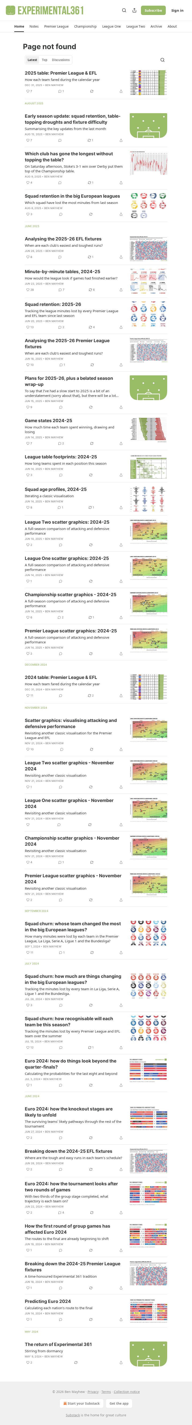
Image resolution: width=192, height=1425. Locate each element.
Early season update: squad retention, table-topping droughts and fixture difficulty (73, 119)
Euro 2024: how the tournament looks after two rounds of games (71, 1187)
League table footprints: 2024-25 (61, 457)
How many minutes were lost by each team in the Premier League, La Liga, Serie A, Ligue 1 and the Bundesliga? (71, 938)
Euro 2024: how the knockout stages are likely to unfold (69, 1112)
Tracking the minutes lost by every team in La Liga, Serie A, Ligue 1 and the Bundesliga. (72, 991)
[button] (19, 26)
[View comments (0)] (60, 140)
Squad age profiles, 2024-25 (56, 489)
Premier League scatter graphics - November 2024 (73, 879)
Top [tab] (44, 60)
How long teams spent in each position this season (66, 463)
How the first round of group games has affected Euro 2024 (67, 1229)
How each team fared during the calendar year (62, 79)
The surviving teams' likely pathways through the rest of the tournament (73, 1123)
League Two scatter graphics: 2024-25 (67, 522)
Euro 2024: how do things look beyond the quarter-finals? (70, 1064)
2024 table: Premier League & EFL (61, 677)
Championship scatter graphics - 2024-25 (70, 594)
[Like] (28, 824)
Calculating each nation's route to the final (58, 1307)
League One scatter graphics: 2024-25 (67, 558)
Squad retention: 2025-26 (53, 304)
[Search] (124, 10)
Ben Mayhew (54, 85)
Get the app (119, 1403)
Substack (73, 1415)
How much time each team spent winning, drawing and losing (69, 429)
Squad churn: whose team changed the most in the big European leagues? (73, 926)
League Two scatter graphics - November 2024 (69, 766)
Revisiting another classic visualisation (55, 775)
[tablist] (48, 60)
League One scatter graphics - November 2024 (69, 803)
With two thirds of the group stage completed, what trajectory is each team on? (66, 1198)
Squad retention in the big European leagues (72, 196)
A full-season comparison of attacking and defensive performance (67, 531)
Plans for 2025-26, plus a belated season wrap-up (69, 381)
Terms (106, 1391)
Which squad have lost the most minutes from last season (71, 202)
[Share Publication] (134, 10)
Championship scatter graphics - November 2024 (72, 841)
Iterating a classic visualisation (49, 495)
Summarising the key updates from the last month (65, 128)
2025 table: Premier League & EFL (61, 73)
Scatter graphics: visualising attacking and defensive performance (71, 723)
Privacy (93, 1391)
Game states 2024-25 (48, 420)
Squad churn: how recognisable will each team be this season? (69, 1021)
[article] (96, 82)
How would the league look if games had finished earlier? (71, 278)
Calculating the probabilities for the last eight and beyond (71, 1073)
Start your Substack (84, 1403)
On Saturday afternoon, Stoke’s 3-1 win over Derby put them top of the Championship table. (74, 168)
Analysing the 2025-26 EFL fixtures (63, 239)
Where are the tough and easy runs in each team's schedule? (73, 1157)
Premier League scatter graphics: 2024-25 (71, 631)
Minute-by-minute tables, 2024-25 (62, 271)
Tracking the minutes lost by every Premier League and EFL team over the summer (72, 1033)
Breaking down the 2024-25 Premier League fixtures (72, 1267)
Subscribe (153, 10)
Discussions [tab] (61, 60)
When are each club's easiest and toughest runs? (64, 245)
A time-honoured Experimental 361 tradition (61, 1276)
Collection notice (127, 1391)
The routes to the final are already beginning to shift (67, 1238)
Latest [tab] (32, 60)
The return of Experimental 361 (58, 1344)
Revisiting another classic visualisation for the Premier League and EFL (68, 735)
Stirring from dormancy (44, 1351)
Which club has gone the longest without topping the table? (69, 157)
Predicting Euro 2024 (48, 1301)
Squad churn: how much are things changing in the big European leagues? (73, 979)
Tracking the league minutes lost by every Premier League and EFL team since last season (71, 313)
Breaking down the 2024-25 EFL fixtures (68, 1151)
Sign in (177, 10)
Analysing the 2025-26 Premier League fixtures (67, 343)
